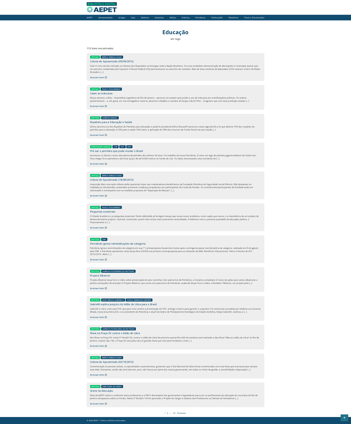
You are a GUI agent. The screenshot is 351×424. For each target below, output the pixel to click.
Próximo (181, 413)
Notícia (95, 118)
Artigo (95, 57)
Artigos (121, 17)
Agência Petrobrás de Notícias (118, 271)
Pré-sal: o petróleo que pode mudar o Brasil (116, 151)
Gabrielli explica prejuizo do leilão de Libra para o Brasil (123, 304)
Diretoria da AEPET (112, 386)
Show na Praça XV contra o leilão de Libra (115, 333)
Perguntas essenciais (102, 211)
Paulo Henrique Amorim (139, 300)
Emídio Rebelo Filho (112, 57)
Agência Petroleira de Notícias (119, 329)
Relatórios (233, 17)
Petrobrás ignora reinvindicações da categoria (117, 243)
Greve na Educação (101, 390)
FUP (129, 146)
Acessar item (98, 77)
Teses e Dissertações (254, 17)
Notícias (186, 17)
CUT (122, 146)
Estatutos (159, 17)
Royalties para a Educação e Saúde (111, 122)
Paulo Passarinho (111, 89)
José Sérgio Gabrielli (113, 300)
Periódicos (201, 17)
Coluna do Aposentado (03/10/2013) (112, 362)
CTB (115, 146)
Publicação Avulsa (100, 146)
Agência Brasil (110, 118)
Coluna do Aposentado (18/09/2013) (112, 179)
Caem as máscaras (101, 93)
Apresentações (105, 17)
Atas (133, 17)
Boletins (145, 17)
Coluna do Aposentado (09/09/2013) (112, 61)
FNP (104, 239)
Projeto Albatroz (100, 275)
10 (174, 413)
